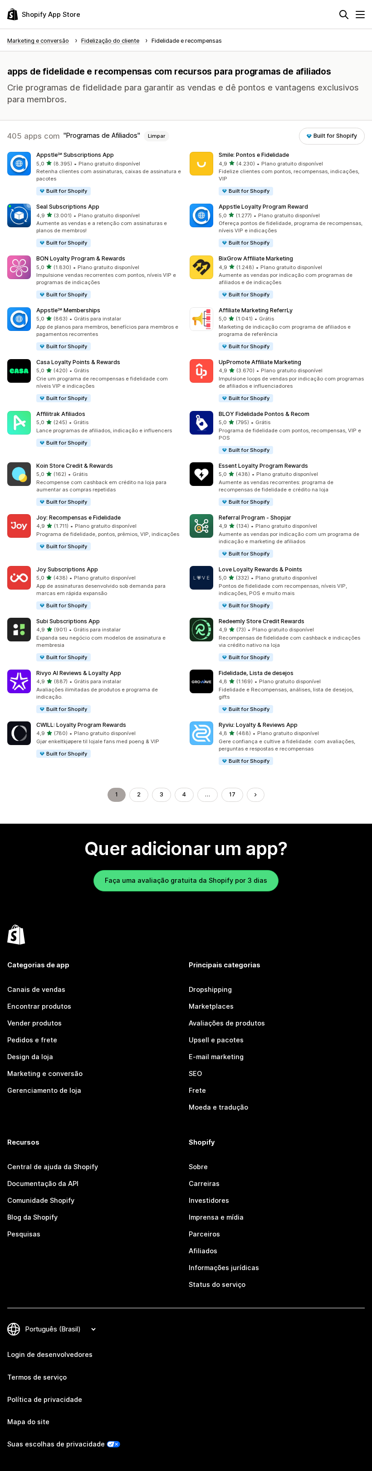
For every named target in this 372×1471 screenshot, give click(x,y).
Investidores (209, 1200)
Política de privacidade (44, 1400)
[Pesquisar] (343, 14)
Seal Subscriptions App (67, 206)
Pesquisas (23, 1234)
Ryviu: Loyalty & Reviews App (258, 724)
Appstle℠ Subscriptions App (75, 154)
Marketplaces (211, 1006)
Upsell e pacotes (216, 1040)
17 (232, 794)
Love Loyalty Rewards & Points (260, 569)
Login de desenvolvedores (50, 1355)
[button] (94, 174)
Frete (197, 1090)
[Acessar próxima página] (255, 795)
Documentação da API (42, 1184)
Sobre (198, 1167)
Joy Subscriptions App (67, 569)
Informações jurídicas (224, 1268)
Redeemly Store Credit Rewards (261, 621)
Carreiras (204, 1184)
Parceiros (204, 1234)
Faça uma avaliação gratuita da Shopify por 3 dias (186, 880)
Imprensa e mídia (216, 1217)
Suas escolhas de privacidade (56, 1444)
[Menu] (360, 14)
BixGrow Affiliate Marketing (256, 258)
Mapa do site (28, 1422)
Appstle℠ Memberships (68, 310)
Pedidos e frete (32, 1040)
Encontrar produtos (39, 1006)
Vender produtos (34, 1023)
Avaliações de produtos (227, 1023)
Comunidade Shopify (40, 1200)
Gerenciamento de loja (44, 1090)
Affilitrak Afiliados (60, 413)
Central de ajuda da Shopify (52, 1167)
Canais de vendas (36, 990)
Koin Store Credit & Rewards (74, 465)
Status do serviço (217, 1285)
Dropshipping (210, 990)
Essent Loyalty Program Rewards (263, 465)
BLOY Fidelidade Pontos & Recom (264, 413)
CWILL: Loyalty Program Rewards (81, 724)
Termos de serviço (37, 1377)
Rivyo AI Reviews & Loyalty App (78, 673)
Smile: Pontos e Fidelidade (254, 154)
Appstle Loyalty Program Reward (263, 206)
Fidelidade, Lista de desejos (256, 673)
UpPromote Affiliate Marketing (260, 362)
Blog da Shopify (32, 1217)
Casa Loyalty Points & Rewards (78, 362)
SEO (195, 1074)
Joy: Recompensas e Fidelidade (78, 517)
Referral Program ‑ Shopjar (255, 517)
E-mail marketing (216, 1057)
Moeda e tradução (218, 1107)
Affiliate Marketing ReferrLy (256, 310)
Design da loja (30, 1057)
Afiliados (203, 1251)
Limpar (156, 136)
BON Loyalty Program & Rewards (80, 258)
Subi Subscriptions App (68, 621)
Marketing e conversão (45, 1074)
